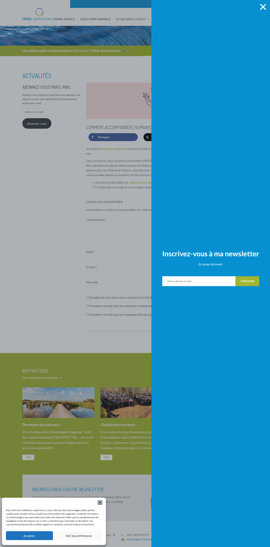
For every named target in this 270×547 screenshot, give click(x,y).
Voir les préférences (78, 536)
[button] (100, 503)
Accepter (29, 536)
